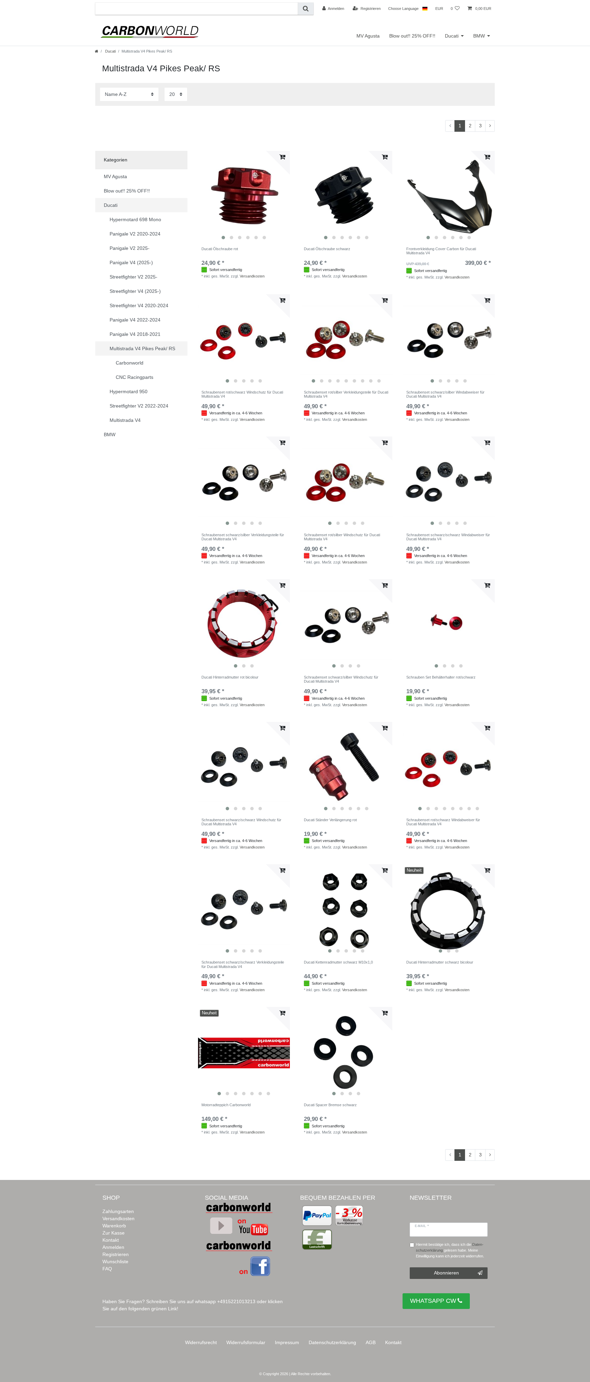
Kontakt (110, 1240)
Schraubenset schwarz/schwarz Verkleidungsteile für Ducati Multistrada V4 (242, 964)
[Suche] (305, 9)
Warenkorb (114, 1225)
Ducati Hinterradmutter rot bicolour (229, 677)
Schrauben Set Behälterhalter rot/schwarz (441, 677)
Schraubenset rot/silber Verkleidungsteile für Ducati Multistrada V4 (346, 394)
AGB (371, 1342)
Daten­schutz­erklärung (332, 1342)
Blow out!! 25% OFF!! (412, 36)
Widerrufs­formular (245, 1342)
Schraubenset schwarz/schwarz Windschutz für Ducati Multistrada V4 (241, 822)
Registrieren (115, 1254)
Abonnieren (446, 1273)
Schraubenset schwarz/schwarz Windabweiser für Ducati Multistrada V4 (448, 537)
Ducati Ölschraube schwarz (327, 249)
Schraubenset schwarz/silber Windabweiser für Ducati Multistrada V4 (445, 394)
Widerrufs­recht (201, 1342)
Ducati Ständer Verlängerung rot (330, 820)
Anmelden (113, 1247)
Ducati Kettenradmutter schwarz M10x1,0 (338, 962)
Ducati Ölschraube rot (219, 249)
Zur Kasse (113, 1233)
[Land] (425, 8)
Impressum (287, 1342)
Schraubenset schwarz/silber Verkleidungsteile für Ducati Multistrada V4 (242, 537)
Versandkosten (252, 276)
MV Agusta (368, 36)
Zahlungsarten (118, 1211)
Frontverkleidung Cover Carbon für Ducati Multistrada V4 (441, 251)
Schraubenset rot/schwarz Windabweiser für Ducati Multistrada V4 (443, 822)
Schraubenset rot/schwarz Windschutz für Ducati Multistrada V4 (242, 394)
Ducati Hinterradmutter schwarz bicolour (439, 962)
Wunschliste (115, 1261)
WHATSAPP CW (433, 1300)
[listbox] (244, 197)
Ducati (452, 36)
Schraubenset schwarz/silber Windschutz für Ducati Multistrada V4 (341, 679)
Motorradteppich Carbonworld (226, 1105)
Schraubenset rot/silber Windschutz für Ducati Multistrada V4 (342, 537)
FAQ (107, 1268)
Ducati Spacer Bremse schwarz (330, 1105)
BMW (479, 36)
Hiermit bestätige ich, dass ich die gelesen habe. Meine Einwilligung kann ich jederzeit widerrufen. (450, 1250)
